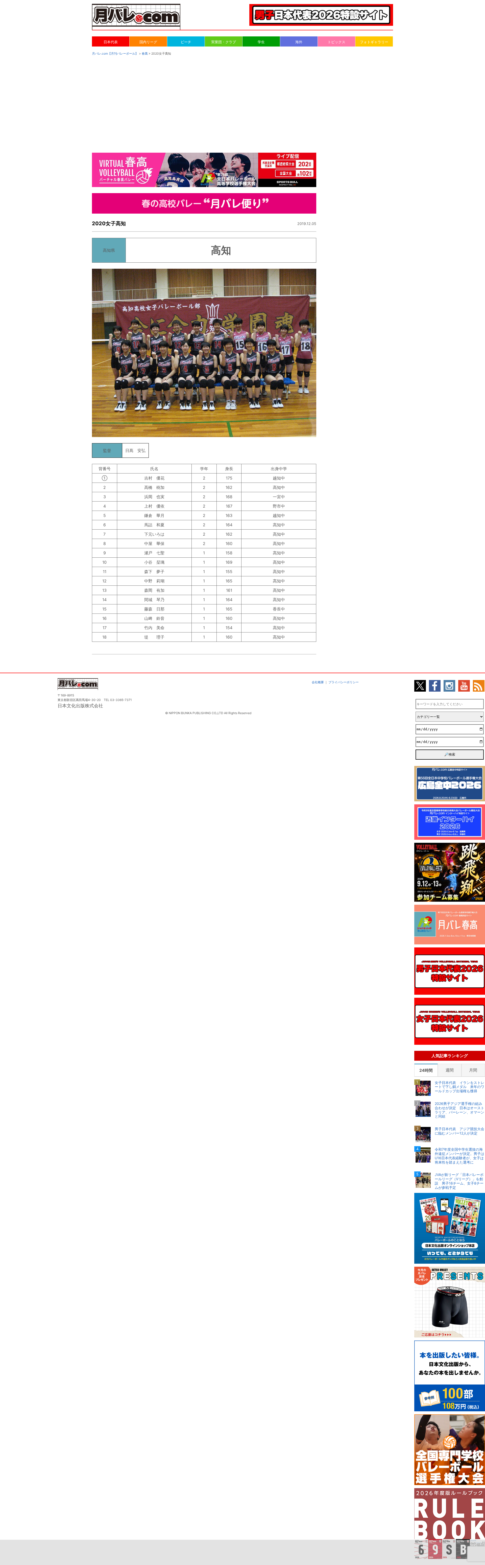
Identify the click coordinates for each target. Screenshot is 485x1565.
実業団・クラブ (223, 42)
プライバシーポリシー (343, 682)
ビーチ (186, 42)
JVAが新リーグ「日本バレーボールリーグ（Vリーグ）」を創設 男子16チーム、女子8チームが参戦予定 (459, 1181)
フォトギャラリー (374, 42)
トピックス (336, 42)
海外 (298, 42)
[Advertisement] (242, 99)
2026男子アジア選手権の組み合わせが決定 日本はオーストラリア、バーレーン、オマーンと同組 (459, 1110)
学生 (261, 42)
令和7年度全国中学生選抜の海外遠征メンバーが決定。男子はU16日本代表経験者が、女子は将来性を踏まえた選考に (459, 1155)
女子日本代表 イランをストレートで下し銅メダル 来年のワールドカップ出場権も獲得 (459, 1087)
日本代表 (111, 42)
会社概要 (318, 682)
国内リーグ (148, 42)
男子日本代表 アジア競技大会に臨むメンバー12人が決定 (459, 1131)
